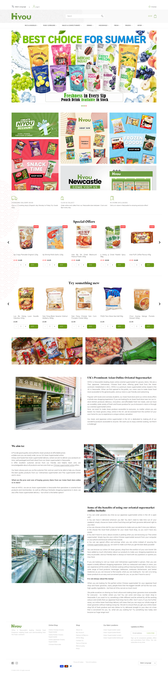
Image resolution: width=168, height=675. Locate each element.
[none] (2, 67)
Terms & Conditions (91, 662)
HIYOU (18, 670)
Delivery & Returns (82, 635)
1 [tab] (82, 105)
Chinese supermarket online (64, 465)
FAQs (78, 648)
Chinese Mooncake (55, 644)
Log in (37, 7)
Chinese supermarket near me (98, 545)
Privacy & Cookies (78, 662)
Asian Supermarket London (112, 635)
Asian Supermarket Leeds (111, 630)
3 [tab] (85, 105)
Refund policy (80, 646)
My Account (80, 632)
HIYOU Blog (80, 638)
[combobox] (85, 16)
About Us (79, 630)
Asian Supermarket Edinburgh (113, 638)
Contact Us (79, 640)
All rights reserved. (25, 670)
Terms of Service (81, 643)
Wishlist (153, 7)
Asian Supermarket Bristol (111, 632)
